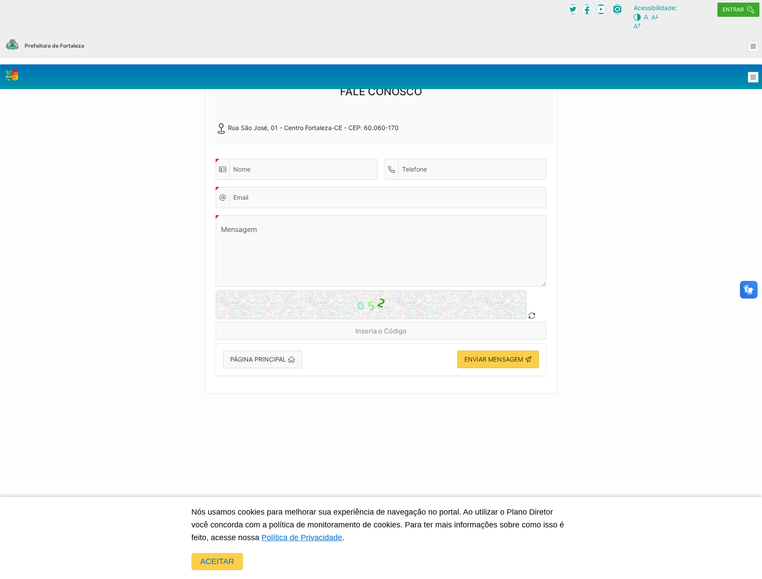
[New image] (531, 315)
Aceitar (217, 561)
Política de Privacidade (301, 537)
